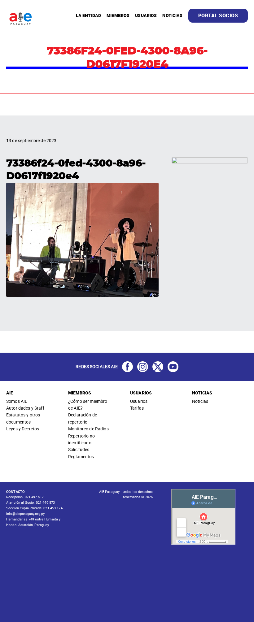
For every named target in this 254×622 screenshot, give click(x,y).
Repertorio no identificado (81, 439)
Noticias (200, 401)
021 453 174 (52, 508)
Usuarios (138, 401)
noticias (172, 15)
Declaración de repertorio (82, 418)
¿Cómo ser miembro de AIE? (87, 404)
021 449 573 (45, 502)
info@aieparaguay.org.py (25, 513)
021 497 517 (34, 496)
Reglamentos (81, 456)
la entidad (88, 15)
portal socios (218, 15)
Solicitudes (79, 449)
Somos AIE (16, 401)
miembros (118, 15)
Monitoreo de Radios (88, 429)
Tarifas (137, 408)
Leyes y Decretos (22, 429)
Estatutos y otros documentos (23, 418)
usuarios (146, 15)
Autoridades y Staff (25, 408)
